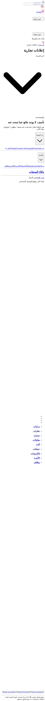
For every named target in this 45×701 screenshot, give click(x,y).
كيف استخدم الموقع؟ (18, 148)
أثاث (26, 166)
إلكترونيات (17, 166)
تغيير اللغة (40, 178)
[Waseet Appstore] (37, 692)
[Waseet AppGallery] (9, 692)
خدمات (34, 166)
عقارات (38, 166)
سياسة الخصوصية (32, 148)
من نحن (41, 148)
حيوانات (23, 166)
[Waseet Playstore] (24, 692)
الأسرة (12, 166)
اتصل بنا (8, 148)
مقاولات (29, 166)
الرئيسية (41, 45)
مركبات (42, 166)
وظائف (7, 166)
